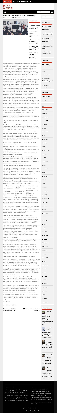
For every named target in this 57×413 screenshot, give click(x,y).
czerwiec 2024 (45, 131)
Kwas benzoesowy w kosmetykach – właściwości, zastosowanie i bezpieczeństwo (34, 55)
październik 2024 (45, 117)
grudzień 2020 (45, 235)
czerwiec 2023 (45, 161)
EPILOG (43, 71)
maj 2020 (43, 261)
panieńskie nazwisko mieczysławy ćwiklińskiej (16, 397)
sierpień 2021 (44, 205)
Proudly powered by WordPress (22, 410)
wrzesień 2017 (45, 287)
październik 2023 (45, 150)
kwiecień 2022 (45, 176)
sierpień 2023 (44, 154)
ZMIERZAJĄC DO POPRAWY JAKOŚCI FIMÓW (46, 66)
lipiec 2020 (44, 254)
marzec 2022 (44, 180)
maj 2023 (43, 165)
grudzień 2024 (45, 109)
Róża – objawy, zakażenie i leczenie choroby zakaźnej (25, 1)
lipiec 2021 (44, 209)
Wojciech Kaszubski (20, 17)
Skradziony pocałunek (46, 74)
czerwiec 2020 (45, 257)
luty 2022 (43, 183)
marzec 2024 (44, 143)
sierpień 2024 (44, 124)
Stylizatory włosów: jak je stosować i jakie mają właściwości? (47, 53)
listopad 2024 (44, 113)
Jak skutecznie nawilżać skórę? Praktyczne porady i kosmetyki (34, 41)
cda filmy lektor (19, 389)
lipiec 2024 (44, 128)
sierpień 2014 (44, 298)
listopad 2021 (44, 194)
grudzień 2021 (45, 191)
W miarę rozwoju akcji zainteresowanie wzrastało (47, 342)
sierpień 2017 (44, 291)
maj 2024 (43, 135)
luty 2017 (43, 294)
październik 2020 (45, 242)
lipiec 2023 (44, 157)
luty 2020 (43, 272)
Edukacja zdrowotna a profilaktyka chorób (41, 399)
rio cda (9, 400)
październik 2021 (45, 198)
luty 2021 (43, 228)
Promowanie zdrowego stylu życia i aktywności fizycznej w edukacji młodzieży (41, 396)
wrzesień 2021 (45, 202)
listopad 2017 (44, 283)
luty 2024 (43, 146)
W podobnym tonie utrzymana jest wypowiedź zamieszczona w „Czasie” (47, 80)
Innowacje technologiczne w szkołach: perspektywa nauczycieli (46, 315)
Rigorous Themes (37, 410)
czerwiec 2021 (45, 213)
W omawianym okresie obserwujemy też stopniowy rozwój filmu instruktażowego (41, 392)
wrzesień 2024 (45, 120)
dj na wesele (8, 7)
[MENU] (52, 12)
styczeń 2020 (44, 276)
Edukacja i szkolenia (11, 305)
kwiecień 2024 (45, 139)
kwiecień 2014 (45, 302)
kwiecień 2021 (45, 220)
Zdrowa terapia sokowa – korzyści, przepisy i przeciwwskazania (34, 27)
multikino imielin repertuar (9, 395)
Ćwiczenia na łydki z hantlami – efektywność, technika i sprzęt (47, 40)
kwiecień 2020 (45, 265)
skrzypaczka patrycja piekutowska (16, 400)
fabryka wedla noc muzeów (16, 390)
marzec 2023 (44, 172)
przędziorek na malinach (17, 398)
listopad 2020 (44, 239)
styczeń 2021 (44, 231)
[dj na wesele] (5, 12)
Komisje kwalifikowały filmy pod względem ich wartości (41, 402)
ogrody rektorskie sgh (17, 395)
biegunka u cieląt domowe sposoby (10, 389)
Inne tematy (44, 100)
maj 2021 (43, 217)
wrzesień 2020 (45, 246)
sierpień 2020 (44, 250)
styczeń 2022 (44, 187)
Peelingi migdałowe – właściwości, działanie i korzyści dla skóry (34, 48)
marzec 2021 (44, 224)
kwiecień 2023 (45, 168)
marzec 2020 (44, 268)
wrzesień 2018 (45, 279)
